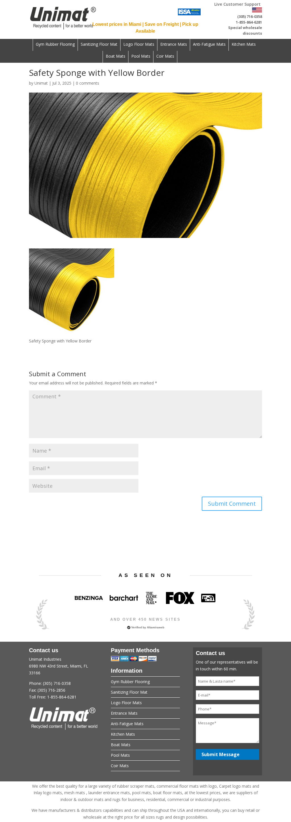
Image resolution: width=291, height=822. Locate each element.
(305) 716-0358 (249, 16)
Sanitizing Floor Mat (99, 44)
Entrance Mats (173, 44)
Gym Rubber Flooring (55, 44)
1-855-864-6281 (249, 22)
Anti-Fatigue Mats (209, 44)
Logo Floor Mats (138, 44)
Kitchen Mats (244, 44)
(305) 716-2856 (51, 690)
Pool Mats (140, 56)
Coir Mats (165, 56)
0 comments (87, 83)
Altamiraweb (155, 627)
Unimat (41, 83)
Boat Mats (115, 56)
